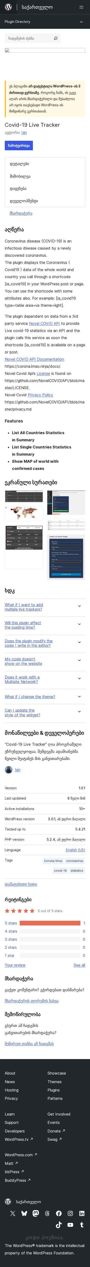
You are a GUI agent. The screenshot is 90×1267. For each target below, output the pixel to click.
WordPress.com (21, 1154)
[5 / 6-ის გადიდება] (78, 525)
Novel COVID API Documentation (34, 359)
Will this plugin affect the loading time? (23, 625)
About (10, 1073)
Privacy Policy (40, 394)
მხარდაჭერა (21, 213)
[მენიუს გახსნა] (82, 7)
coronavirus (74, 861)
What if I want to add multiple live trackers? (24, 607)
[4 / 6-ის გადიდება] (78, 496)
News (10, 1081)
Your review (15, 965)
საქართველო (28, 1201)
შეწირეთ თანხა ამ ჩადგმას (29, 1043)
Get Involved (59, 1114)
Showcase (57, 1073)
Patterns (55, 1098)
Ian (24, 132)
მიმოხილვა (20, 176)
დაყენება (18, 188)
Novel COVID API (44, 323)
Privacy (11, 1098)
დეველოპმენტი (24, 200)
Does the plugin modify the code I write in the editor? (29, 643)
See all (79, 965)
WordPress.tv (19, 1139)
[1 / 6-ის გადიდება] (36, 496)
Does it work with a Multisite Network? (22, 679)
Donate (57, 1131)
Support (12, 1122)
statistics (77, 870)
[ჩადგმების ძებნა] (55, 38)
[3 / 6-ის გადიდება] (36, 531)
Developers (15, 1131)
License (43, 373)
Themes (55, 1081)
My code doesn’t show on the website (23, 661)
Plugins (54, 1090)
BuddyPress (18, 1180)
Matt (11, 1163)
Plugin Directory (17, 22)
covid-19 (60, 870)
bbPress (14, 1171)
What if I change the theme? (30, 696)
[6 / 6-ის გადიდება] (78, 540)
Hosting (11, 1090)
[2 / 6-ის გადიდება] (36, 512)
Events (54, 1122)
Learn (10, 1114)
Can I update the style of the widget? (22, 712)
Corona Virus (53, 861)
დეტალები (19, 163)
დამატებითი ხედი (21, 884)
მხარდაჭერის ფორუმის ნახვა (32, 1000)
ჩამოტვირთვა (19, 145)
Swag (55, 1139)
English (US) (75, 850)
